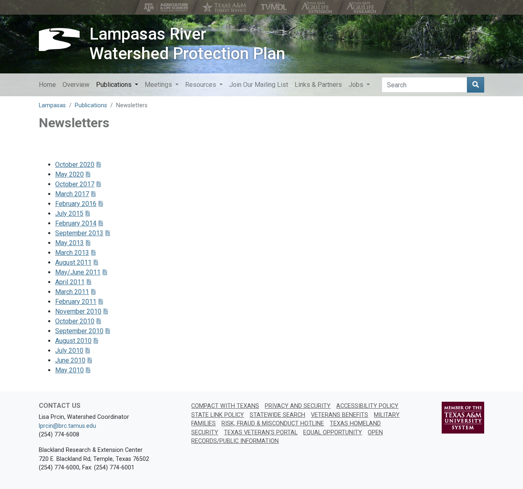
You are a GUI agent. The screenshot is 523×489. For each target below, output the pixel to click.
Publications (91, 105)
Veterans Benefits (339, 415)
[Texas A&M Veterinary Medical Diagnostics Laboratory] (274, 7)
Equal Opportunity (332, 432)
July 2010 (69, 350)
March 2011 (72, 292)
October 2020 (74, 164)
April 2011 (70, 282)
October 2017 (74, 184)
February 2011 (75, 301)
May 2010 (69, 370)
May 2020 (69, 174)
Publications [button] (114, 85)
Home (47, 85)
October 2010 (74, 321)
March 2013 (72, 253)
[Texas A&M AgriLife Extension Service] (317, 7)
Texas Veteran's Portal (260, 432)
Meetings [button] (159, 85)
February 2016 (75, 204)
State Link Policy (217, 415)
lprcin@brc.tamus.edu (67, 426)
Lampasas (52, 105)
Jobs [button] (357, 85)
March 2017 (72, 194)
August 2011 (73, 262)
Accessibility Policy (367, 406)
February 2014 (75, 223)
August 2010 (73, 341)
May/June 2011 (78, 272)
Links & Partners (318, 85)
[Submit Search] (475, 85)
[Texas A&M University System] (463, 417)
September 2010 (79, 331)
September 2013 (79, 233)
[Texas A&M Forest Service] (225, 7)
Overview (76, 85)
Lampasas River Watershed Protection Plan (187, 43)
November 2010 (78, 311)
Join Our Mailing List (258, 85)
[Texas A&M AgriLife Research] (362, 7)
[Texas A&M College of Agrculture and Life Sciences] (166, 7)
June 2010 (70, 360)
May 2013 (69, 243)
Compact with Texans (225, 406)
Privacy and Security (298, 406)
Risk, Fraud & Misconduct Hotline (272, 423)
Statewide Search (277, 415)
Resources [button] (201, 85)
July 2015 (69, 213)
